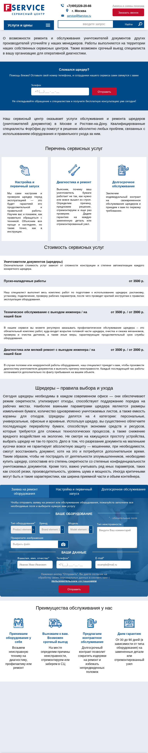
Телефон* (62, 558)
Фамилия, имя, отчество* (33, 558)
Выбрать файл (21, 544)
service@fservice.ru (79, 15)
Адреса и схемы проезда (128, 5)
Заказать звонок (128, 12)
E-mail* (99, 558)
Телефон (36, 85)
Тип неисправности (109, 524)
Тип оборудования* (23, 523)
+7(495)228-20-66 (79, 6)
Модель (73, 523)
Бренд (43, 523)
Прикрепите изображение (27, 537)
